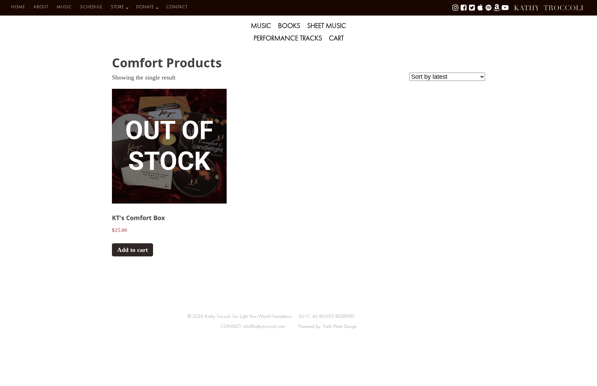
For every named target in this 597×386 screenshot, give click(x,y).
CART (336, 38)
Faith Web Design (340, 326)
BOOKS (289, 26)
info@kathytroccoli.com (264, 326)
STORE (117, 7)
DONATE (145, 7)
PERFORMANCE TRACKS (288, 38)
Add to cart (132, 249)
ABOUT (41, 7)
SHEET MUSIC (326, 26)
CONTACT (177, 7)
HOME (18, 7)
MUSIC (64, 7)
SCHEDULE (91, 7)
